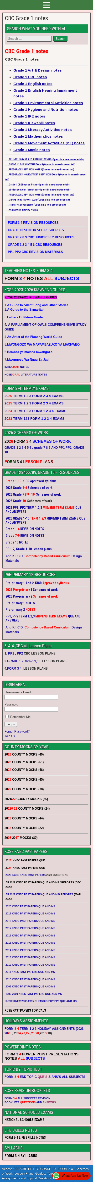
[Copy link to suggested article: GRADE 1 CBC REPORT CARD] (7, 200)
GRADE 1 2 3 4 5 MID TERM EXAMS (42, 164)
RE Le (22, 184)
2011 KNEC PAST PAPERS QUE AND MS (30, 971)
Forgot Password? (17, 731)
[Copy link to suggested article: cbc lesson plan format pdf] (7, 190)
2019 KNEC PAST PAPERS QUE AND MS (30, 913)
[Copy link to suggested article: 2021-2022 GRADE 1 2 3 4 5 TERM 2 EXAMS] (7, 160)
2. (24, 309)
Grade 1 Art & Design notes (37, 70)
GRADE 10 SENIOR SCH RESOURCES (36, 230)
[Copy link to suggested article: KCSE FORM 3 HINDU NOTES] (7, 210)
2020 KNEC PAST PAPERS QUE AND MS (30, 906)
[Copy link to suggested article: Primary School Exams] (7, 205)
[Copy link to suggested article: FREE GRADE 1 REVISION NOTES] (7, 170)
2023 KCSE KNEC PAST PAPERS (25, 875)
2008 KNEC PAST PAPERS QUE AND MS (30, 986)
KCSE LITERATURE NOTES (26, 374)
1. (36, 305)
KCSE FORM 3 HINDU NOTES (23, 209)
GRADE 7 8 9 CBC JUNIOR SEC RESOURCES (41, 237)
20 (8, 1033)
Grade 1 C (14, 184)
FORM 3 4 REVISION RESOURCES (33, 222)
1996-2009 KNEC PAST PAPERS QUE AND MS (33, 993)
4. (33, 337)
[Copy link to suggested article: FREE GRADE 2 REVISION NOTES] (7, 195)
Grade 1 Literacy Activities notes (42, 130)
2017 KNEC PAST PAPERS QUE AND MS (30, 928)
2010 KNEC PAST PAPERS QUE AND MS (30, 979)
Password (11, 704)
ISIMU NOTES (17, 366)
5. (42, 344)
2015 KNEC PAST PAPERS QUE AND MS (30, 942)
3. (24, 317)
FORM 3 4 (14, 668)
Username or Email (18, 692)
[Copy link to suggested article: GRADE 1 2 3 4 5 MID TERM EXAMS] (7, 165)
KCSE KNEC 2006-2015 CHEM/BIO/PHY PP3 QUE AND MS (41, 1001)
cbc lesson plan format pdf (40, 189)
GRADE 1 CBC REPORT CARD (39, 199)
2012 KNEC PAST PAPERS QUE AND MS (30, 964)
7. (27, 359)
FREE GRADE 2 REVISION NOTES (41, 194)
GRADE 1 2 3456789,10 (23, 661)
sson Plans (47, 184)
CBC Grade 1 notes (26, 18)
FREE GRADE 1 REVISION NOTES (41, 169)
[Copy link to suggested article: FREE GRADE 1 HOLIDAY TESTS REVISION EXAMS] (7, 175)
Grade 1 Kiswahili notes (34, 123)
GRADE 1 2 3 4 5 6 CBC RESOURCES (35, 244)
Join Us (10, 736)
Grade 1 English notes (32, 84)
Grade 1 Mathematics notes (38, 136)
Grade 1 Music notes (31, 150)
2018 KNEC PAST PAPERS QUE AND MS (30, 920)
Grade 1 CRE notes (30, 77)
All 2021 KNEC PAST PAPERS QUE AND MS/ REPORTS (39, 894)
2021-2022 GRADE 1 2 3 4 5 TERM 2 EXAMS (46, 159)
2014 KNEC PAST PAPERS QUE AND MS (30, 950)
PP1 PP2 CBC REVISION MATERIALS (35, 252)
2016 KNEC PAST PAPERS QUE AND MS (30, 935)
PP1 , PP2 (15, 653)
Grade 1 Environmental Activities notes (48, 103)
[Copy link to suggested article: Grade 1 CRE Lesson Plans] (7, 185)
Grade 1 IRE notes (29, 116)
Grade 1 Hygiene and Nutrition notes (45, 109)
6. (28, 352)
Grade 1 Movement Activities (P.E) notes (49, 143)
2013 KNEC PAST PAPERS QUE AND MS (30, 957)
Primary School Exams (37, 204)
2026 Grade (13, 501)
